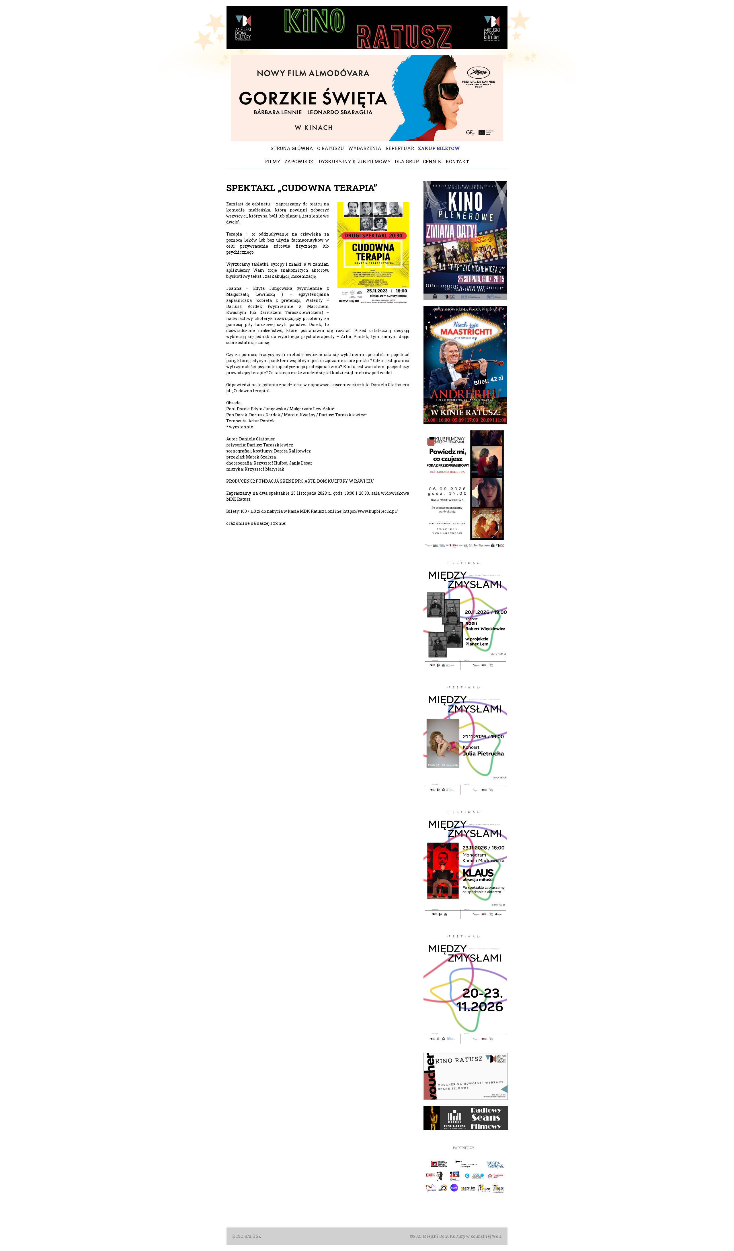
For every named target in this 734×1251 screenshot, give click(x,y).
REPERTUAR (399, 148)
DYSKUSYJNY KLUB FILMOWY (355, 161)
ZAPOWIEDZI (299, 161)
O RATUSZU (330, 148)
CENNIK (432, 161)
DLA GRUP (407, 161)
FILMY (272, 161)
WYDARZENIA (364, 148)
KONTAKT (457, 161)
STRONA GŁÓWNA (292, 148)
